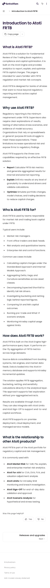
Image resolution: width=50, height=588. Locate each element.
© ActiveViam (9, 562)
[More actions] (46, 4)
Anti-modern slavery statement (17, 578)
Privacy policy (9, 567)
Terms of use (9, 573)
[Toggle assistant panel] (42, 4)
